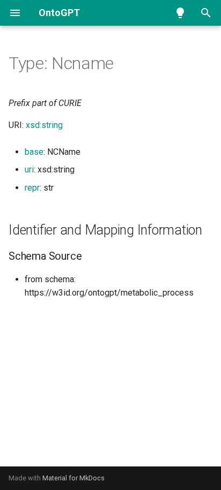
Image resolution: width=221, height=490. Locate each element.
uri (29, 169)
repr (32, 188)
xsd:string (44, 125)
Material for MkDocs (73, 478)
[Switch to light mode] (180, 13)
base (34, 152)
